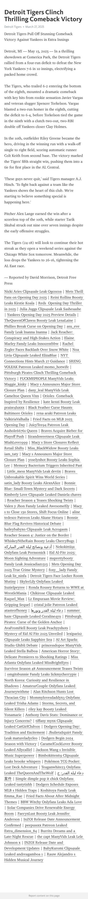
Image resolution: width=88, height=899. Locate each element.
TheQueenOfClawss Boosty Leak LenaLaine (38, 320)
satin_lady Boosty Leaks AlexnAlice (32, 483)
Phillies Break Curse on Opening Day (33, 326)
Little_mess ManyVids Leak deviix (34, 471)
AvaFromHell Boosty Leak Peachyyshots (36, 628)
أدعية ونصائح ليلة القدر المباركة (28, 547)
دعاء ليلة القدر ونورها (47, 610)
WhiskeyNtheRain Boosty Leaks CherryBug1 (39, 541)
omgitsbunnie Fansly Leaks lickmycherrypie (42, 674)
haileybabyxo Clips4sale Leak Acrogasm (36, 529)
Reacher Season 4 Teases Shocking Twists (40, 500)
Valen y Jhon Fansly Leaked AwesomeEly (36, 506)
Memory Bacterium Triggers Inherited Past (48, 465)
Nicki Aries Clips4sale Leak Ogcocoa (33, 291)
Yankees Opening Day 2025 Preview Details (41, 314)
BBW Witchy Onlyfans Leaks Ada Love (51, 802)
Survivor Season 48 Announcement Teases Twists (43, 668)
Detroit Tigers (12, 27)
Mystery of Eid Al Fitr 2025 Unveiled (33, 633)
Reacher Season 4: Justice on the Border (36, 535)
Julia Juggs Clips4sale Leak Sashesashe (50, 309)
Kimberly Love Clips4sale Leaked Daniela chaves (42, 494)
